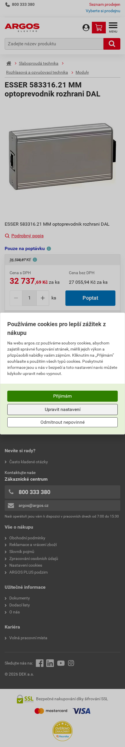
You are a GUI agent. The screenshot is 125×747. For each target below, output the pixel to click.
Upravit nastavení (63, 409)
